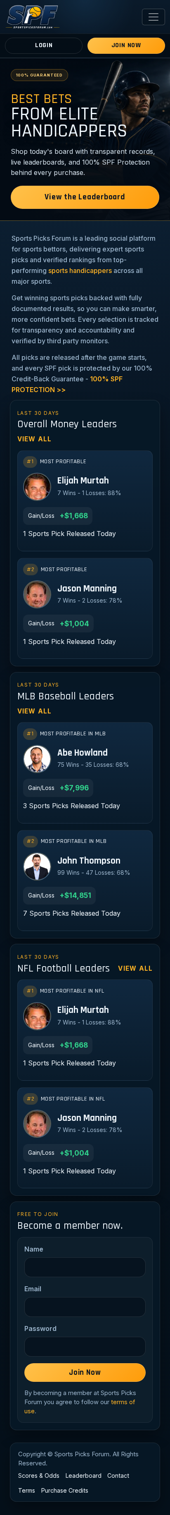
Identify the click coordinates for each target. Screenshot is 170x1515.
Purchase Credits (64, 1490)
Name (33, 1249)
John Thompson (88, 861)
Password (40, 1328)
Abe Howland (82, 753)
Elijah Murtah (83, 481)
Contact (118, 1475)
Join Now (126, 45)
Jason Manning (87, 589)
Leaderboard (84, 1475)
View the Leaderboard (85, 197)
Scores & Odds (38, 1475)
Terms (26, 1490)
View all (34, 439)
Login (44, 45)
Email (32, 1289)
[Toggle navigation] (153, 17)
